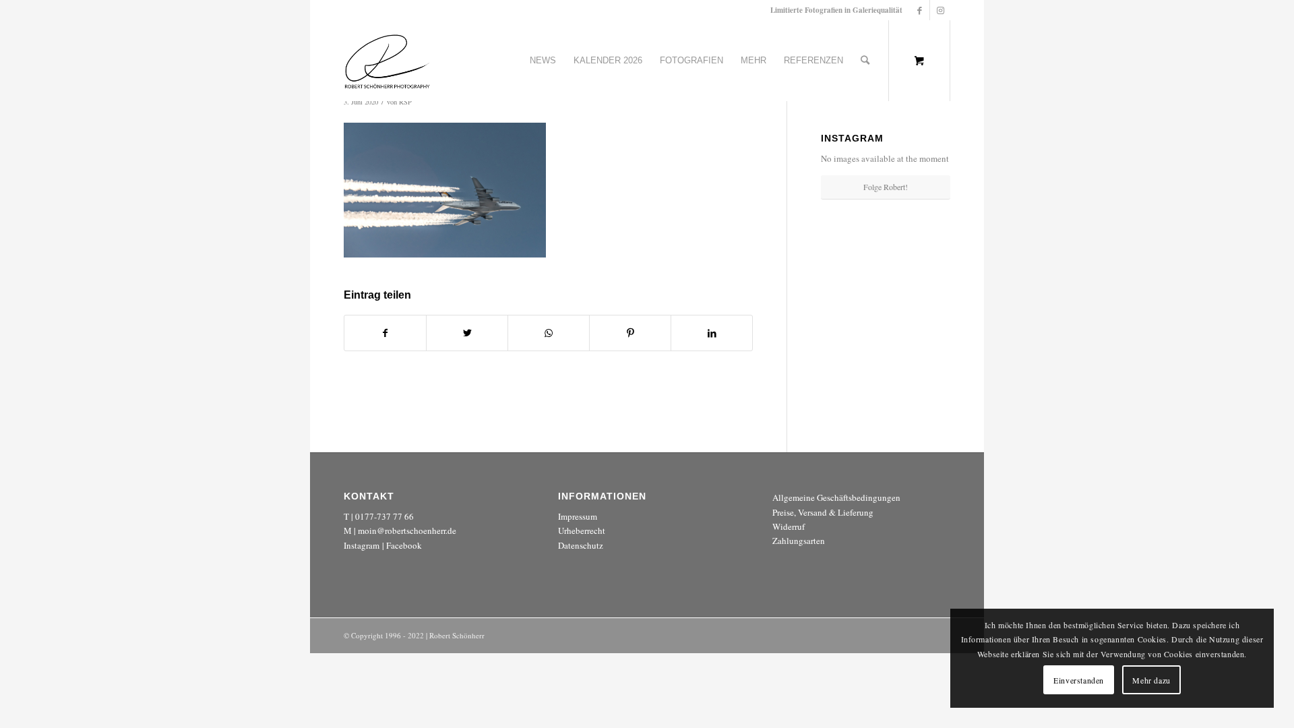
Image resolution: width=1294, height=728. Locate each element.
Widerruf (788, 526)
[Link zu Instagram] (940, 10)
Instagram (361, 545)
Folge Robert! (885, 186)
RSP (405, 102)
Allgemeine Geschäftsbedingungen (836, 497)
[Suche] (865, 60)
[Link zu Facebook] (919, 10)
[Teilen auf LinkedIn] (711, 333)
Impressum (577, 516)
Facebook (404, 545)
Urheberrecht (581, 530)
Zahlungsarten (798, 541)
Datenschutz (580, 545)
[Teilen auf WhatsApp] (548, 333)
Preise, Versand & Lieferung (822, 512)
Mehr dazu (1151, 680)
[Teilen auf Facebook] (385, 333)
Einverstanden (1078, 680)
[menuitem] (543, 60)
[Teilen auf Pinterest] (630, 333)
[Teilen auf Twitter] (467, 333)
